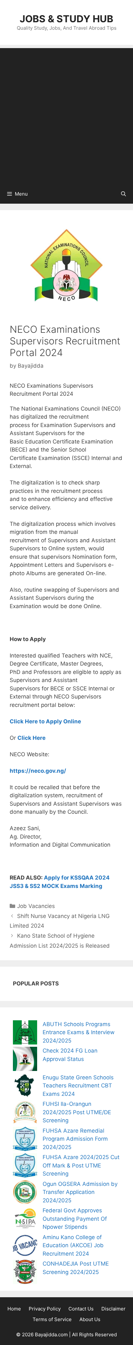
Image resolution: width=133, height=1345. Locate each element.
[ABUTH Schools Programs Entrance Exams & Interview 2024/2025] (25, 1033)
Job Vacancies (36, 906)
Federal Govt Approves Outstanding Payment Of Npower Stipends (75, 1218)
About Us (89, 1319)
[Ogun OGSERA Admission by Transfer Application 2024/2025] (25, 1193)
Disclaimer (113, 1309)
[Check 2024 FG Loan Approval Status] (25, 1060)
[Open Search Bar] (123, 194)
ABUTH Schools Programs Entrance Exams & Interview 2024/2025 (79, 1032)
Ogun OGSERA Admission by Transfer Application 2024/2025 (80, 1192)
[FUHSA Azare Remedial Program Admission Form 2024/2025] (25, 1140)
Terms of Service (52, 1319)
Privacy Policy (45, 1309)
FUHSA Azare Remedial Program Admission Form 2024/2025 (75, 1138)
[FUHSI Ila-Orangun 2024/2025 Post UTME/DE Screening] (25, 1113)
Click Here (31, 738)
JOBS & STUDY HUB (66, 19)
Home (14, 1309)
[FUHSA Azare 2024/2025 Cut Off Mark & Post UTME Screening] (25, 1166)
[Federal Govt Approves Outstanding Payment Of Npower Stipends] (25, 1220)
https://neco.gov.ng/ (38, 771)
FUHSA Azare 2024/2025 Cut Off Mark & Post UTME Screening (81, 1165)
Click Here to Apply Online (45, 721)
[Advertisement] (66, 114)
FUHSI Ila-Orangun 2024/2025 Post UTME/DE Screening (77, 1112)
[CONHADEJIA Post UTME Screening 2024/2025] (25, 1273)
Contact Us (81, 1309)
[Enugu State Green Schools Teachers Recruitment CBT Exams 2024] (25, 1087)
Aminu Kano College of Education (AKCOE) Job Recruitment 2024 (73, 1245)
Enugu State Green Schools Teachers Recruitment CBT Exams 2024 (78, 1085)
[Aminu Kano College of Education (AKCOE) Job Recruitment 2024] (25, 1246)
